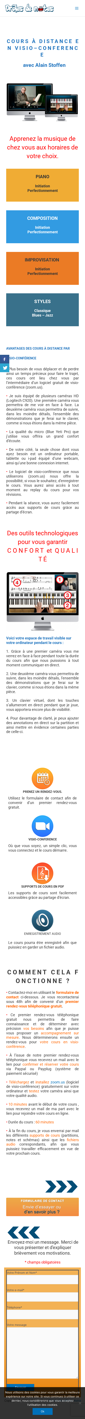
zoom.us (58, 1082)
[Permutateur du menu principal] (77, 8)
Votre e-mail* (15, 1290)
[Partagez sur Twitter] (4, 367)
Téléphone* (14, 1307)
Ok (42, 1411)
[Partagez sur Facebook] (4, 359)
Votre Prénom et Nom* (22, 1272)
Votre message (17, 1324)
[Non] (80, 1403)
